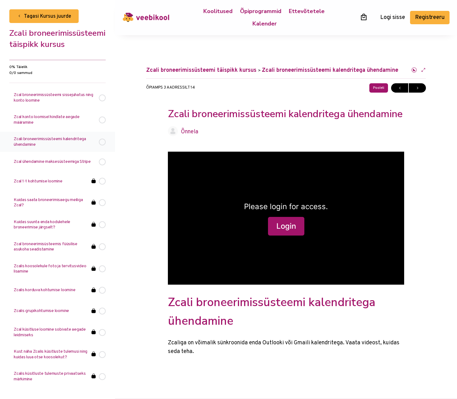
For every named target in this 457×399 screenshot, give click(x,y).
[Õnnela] (173, 131)
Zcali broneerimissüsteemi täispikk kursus (202, 70)
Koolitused (218, 11)
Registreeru (430, 17)
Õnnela (189, 131)
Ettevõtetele (307, 11)
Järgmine (417, 88)
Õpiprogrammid (260, 11)
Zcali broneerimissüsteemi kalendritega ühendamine (330, 70)
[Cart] (364, 17)
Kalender (264, 23)
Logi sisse (392, 17)
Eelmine (399, 88)
